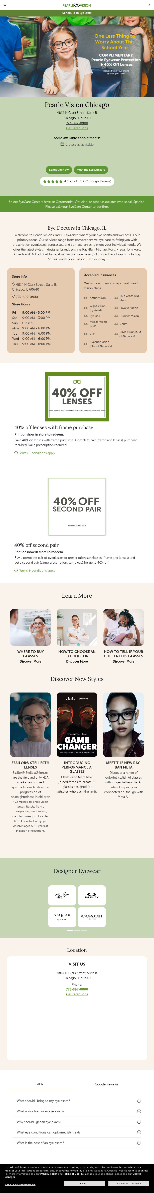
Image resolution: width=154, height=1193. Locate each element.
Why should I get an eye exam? (39, 1122)
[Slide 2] (77, 930)
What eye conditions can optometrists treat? (49, 1132)
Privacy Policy (48, 1173)
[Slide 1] (70, 930)
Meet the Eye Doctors (91, 170)
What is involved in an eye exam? (40, 1111)
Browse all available (79, 144)
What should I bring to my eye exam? (43, 1101)
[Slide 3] (84, 930)
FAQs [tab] (39, 1084)
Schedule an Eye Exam (77, 13)
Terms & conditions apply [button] (37, 453)
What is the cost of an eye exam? (40, 1143)
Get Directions (77, 128)
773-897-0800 (77, 123)
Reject (84, 1183)
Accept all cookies (129, 1183)
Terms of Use (71, 1173)
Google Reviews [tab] (107, 1084)
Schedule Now (59, 170)
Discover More (30, 661)
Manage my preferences (20, 1184)
